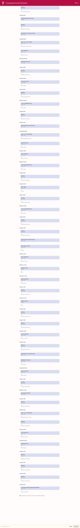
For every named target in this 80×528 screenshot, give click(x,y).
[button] (40, 9)
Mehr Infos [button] (9, 526)
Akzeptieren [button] (76, 526)
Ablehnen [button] (70, 526)
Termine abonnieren (24, 495)
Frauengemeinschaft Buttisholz (16, 3)
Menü (77, 3)
